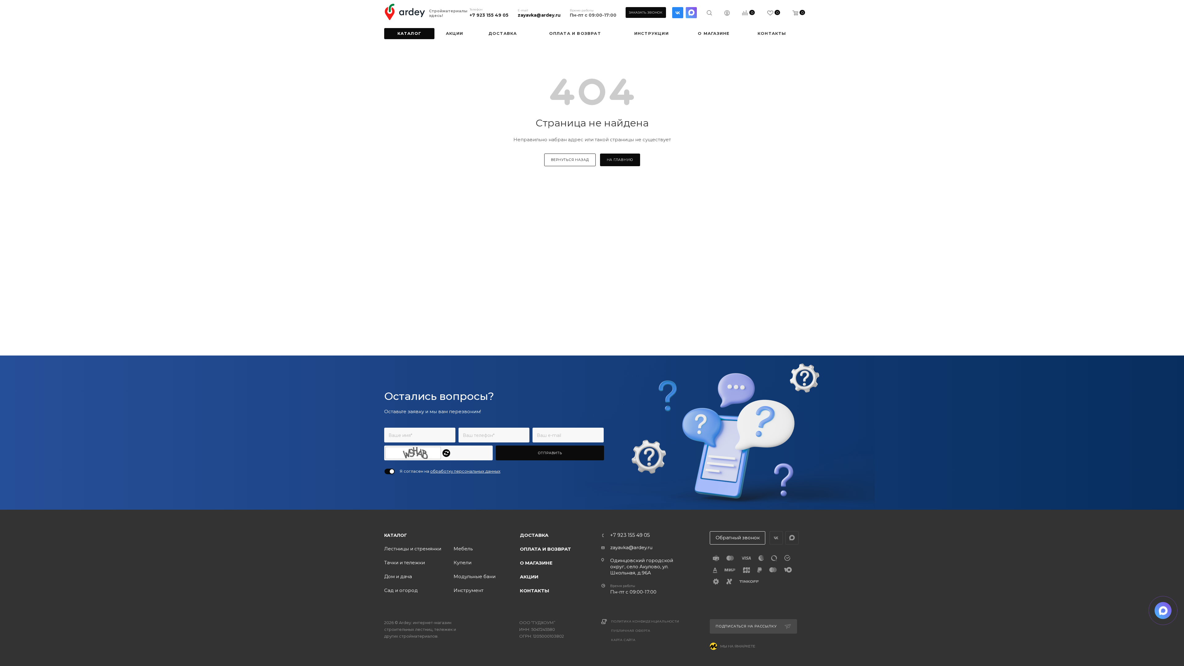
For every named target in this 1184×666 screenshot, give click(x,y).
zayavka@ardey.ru (539, 15)
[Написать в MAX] (1163, 610)
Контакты (534, 591)
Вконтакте (677, 12)
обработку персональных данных (465, 471)
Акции (529, 577)
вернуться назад (570, 160)
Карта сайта (623, 640)
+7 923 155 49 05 (489, 15)
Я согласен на (450, 471)
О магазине (536, 563)
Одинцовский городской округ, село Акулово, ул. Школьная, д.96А (641, 566)
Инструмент (468, 590)
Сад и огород (401, 590)
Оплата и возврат (545, 549)
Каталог (395, 535)
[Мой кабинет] (727, 14)
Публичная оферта (630, 631)
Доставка (534, 535)
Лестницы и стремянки (412, 549)
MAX (691, 12)
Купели (462, 562)
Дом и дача (398, 576)
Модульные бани (474, 576)
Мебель (463, 549)
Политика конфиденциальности (645, 621)
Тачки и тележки (404, 562)
